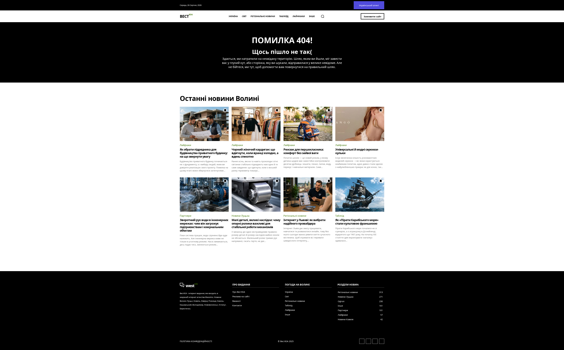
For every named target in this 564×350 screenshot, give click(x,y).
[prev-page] (181, 251)
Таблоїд (339, 215)
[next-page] (382, 251)
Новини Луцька (240, 215)
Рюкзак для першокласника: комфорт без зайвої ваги (303, 151)
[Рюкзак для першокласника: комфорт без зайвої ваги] (307, 124)
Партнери (185, 215)
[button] (322, 16)
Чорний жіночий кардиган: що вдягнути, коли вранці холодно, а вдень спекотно (255, 152)
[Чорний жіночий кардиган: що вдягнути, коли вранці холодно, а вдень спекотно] (256, 124)
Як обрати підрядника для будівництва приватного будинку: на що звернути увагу (204, 152)
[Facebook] (361, 341)
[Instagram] (368, 341)
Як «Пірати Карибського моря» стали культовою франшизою (356, 221)
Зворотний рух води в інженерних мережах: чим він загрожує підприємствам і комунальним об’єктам (204, 225)
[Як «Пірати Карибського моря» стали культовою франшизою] (359, 194)
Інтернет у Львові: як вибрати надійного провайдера (304, 221)
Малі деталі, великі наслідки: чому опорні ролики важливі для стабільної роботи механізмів (256, 223)
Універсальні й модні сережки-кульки (356, 151)
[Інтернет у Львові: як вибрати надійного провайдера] (307, 194)
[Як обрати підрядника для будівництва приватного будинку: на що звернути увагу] (204, 124)
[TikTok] (381, 341)
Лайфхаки (185, 145)
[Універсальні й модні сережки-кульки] (359, 124)
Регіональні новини (294, 215)
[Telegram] (375, 341)
